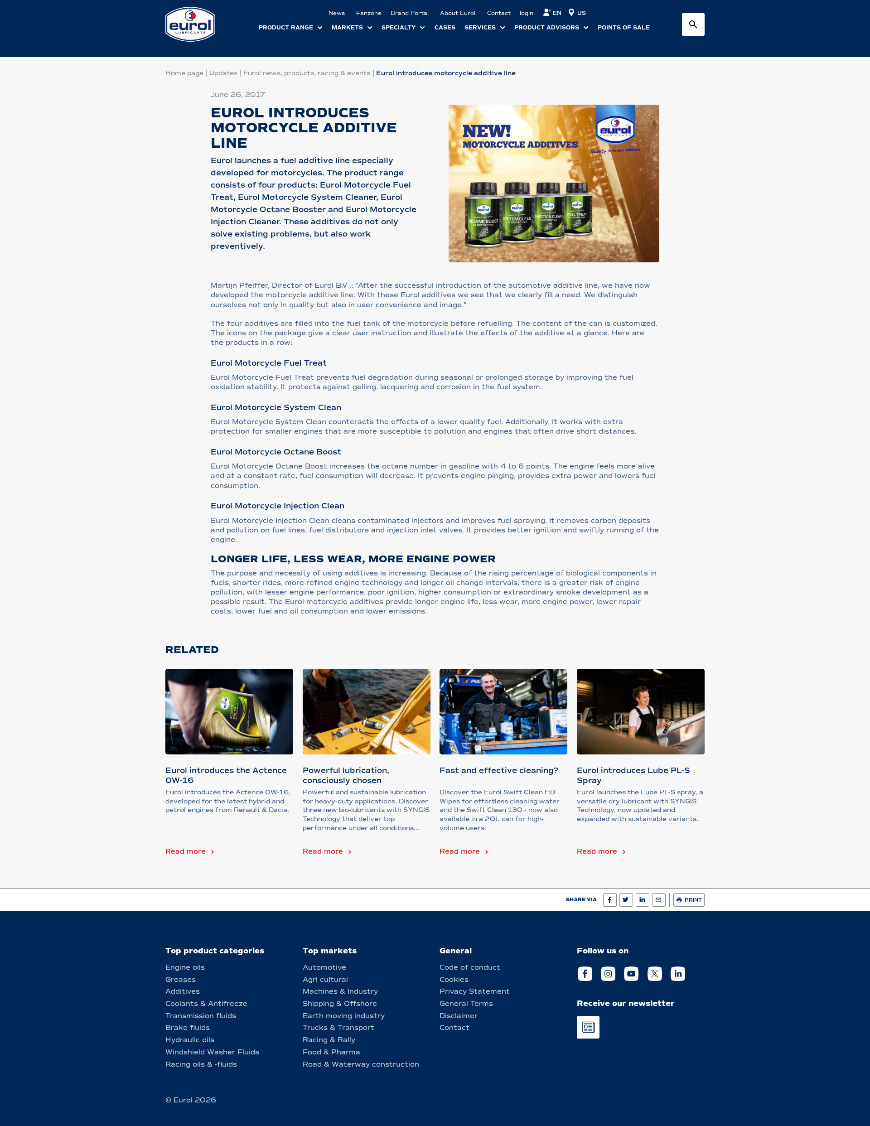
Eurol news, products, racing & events (306, 73)
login (526, 13)
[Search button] (693, 24)
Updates (223, 73)
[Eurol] (196, 24)
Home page (184, 73)
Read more (185, 851)
